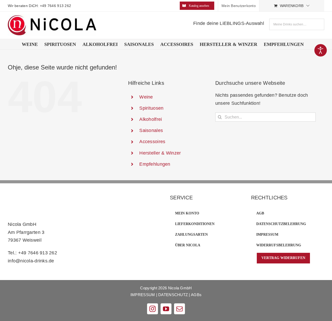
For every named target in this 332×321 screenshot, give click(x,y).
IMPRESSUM (142, 294)
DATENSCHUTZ (173, 294)
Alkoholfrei (150, 119)
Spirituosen (151, 108)
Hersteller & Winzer (160, 153)
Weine (146, 97)
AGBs (196, 294)
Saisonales (151, 130)
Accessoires (152, 141)
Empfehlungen (154, 164)
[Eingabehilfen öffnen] (320, 50)
